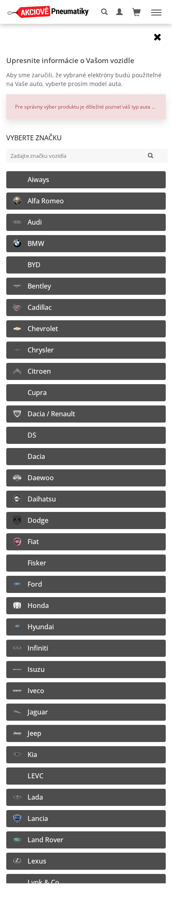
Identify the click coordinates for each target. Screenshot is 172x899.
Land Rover (45, 839)
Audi (35, 222)
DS (32, 435)
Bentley (39, 285)
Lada (35, 797)
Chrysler (41, 349)
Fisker (37, 562)
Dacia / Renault (51, 413)
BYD (34, 264)
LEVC (35, 775)
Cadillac (40, 307)
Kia (32, 754)
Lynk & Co (43, 882)
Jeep (34, 733)
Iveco (36, 690)
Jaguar (38, 711)
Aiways (38, 179)
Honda (38, 605)
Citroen (39, 371)
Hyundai (41, 626)
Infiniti (38, 647)
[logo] (51, 12)
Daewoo (41, 477)
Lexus (37, 860)
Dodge (38, 520)
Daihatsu (42, 498)
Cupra (37, 392)
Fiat (33, 541)
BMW (36, 243)
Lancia (38, 818)
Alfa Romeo (46, 200)
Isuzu (36, 669)
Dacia (36, 456)
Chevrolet (43, 328)
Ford (35, 584)
